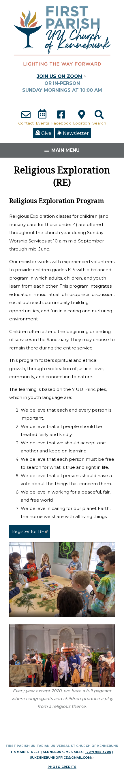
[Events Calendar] (42, 117)
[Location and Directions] (81, 117)
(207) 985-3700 (98, 752)
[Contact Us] (26, 117)
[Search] (99, 117)
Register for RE (31, 531)
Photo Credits (62, 767)
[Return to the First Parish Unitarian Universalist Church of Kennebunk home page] (62, 70)
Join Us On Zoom (61, 76)
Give (45, 133)
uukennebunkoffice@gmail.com (62, 758)
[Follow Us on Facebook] (61, 117)
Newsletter (75, 133)
